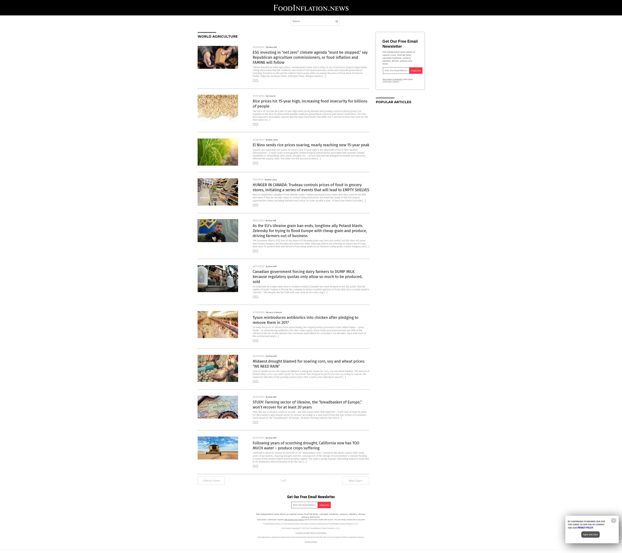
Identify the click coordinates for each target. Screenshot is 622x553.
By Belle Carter (272, 140)
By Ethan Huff (271, 47)
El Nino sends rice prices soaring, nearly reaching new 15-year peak (311, 145)
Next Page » (356, 480)
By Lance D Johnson (274, 312)
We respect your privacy (294, 520)
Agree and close (590, 534)
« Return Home (211, 480)
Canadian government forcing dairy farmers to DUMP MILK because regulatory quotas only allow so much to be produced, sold (307, 276)
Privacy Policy (311, 542)
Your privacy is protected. (392, 79)
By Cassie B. (271, 96)
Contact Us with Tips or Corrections (311, 533)
